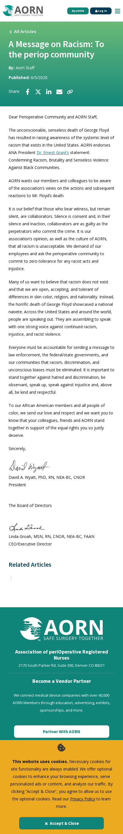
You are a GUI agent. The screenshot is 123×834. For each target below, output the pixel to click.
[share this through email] (59, 91)
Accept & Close (64, 823)
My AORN (78, 11)
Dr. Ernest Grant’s (53, 152)
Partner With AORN (61, 731)
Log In (102, 11)
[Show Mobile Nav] (117, 10)
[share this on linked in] (49, 91)
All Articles (25, 31)
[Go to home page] (23, 11)
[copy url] (70, 91)
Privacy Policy (82, 799)
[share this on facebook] (28, 91)
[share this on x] (38, 91)
